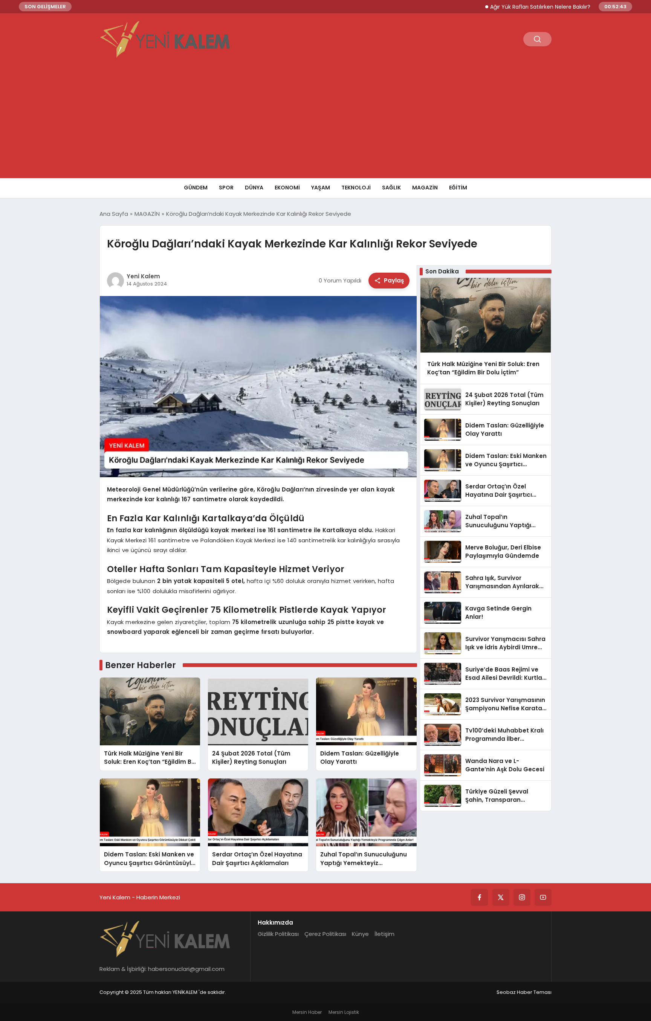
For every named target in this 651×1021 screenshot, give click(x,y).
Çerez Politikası (325, 934)
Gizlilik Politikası (278, 934)
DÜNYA (254, 187)
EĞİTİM (458, 187)
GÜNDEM (196, 187)
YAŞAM (320, 187)
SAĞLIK (391, 187)
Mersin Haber (307, 1012)
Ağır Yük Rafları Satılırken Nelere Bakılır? (512, 7)
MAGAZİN (425, 187)
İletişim (384, 934)
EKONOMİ (287, 187)
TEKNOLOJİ (356, 187)
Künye (360, 934)
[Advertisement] (325, 121)
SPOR (226, 187)
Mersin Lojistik (344, 1012)
